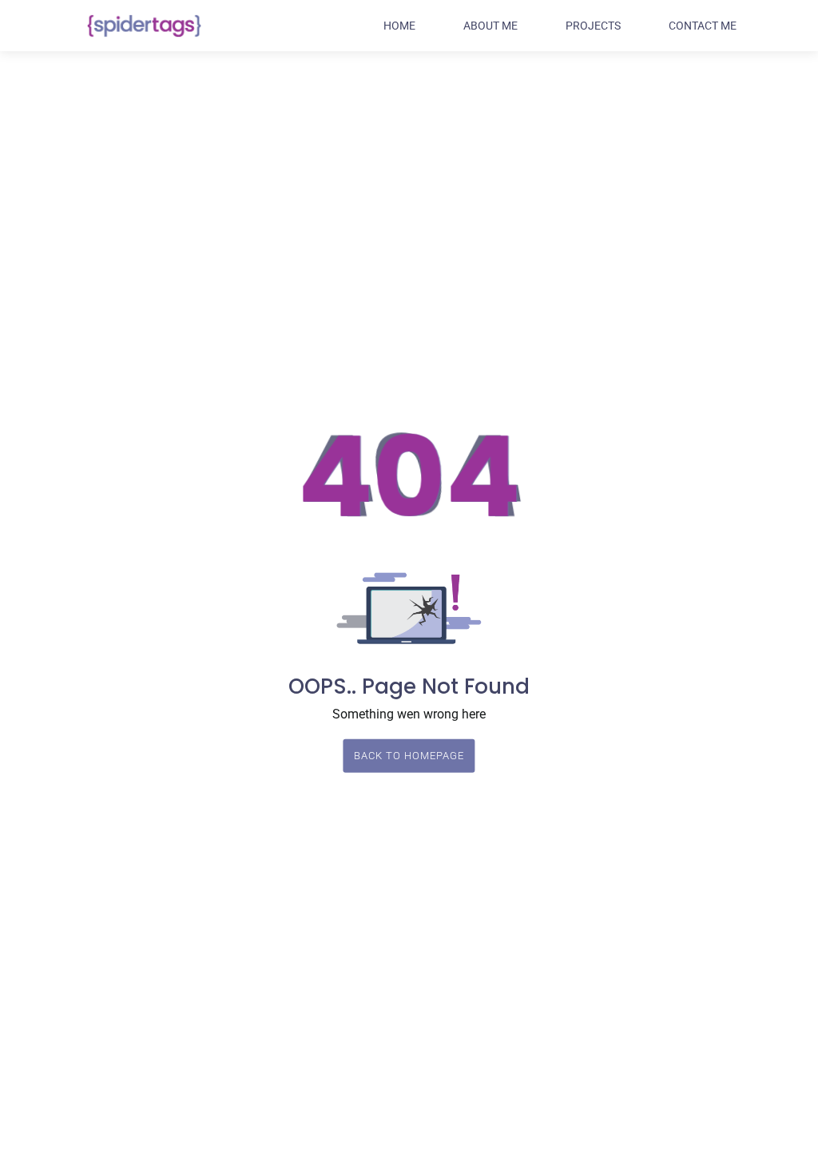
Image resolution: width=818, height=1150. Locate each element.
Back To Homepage (404, 756)
